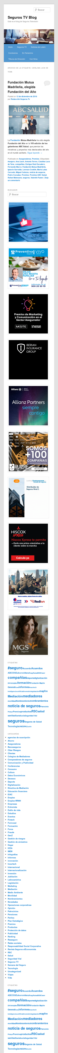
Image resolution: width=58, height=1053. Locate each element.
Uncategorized (14, 971)
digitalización (40, 678)
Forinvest (12, 822)
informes (24, 687)
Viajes (10, 974)
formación (23, 683)
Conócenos (13, 53)
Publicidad (13, 933)
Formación (13, 826)
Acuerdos (37, 668)
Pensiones (12, 914)
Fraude (11, 832)
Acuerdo (27, 668)
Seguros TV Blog (22, 17)
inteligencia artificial (15, 691)
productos (26, 711)
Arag (31, 673)
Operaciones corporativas (19, 905)
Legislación (13, 882)
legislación (35, 691)
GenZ (10, 835)
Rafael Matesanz (15, 177)
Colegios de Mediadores (19, 756)
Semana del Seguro (17, 965)
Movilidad (12, 895)
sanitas (11, 715)
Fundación (15, 140)
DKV (9, 683)
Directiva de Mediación (18, 788)
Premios (35, 158)
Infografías (13, 854)
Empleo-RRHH (14, 800)
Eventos (11, 816)
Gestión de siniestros (17, 841)
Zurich (29, 726)
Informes (12, 857)
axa (39, 672)
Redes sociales (15, 943)
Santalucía (20, 715)
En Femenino (27, 53)
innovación (13, 860)
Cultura (11, 772)
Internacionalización (17, 870)
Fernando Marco (15, 166)
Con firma (33, 59)
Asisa (35, 673)
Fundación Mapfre (37, 683)
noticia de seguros (37, 172)
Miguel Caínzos (22, 172)
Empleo (11, 797)
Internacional (14, 867)
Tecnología (13, 726)
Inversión (12, 873)
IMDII (10, 851)
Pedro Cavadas (14, 175)
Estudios (12, 813)
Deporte (11, 781)
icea (17, 687)
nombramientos (39, 700)
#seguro (11, 161)
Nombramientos (15, 898)
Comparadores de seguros (20, 759)
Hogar (10, 845)
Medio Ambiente (15, 892)
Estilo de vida (14, 810)
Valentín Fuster (37, 177)
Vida (10, 977)
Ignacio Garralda (15, 169)
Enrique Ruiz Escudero (35, 164)
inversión (27, 691)
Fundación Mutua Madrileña (34, 166)
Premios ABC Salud (38, 175)
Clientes (11, 753)
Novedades (13, 901)
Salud (10, 955)
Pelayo (10, 712)
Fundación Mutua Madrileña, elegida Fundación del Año (22, 87)
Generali (11, 687)
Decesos (11, 778)
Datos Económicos (16, 775)
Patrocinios (13, 911)
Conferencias (14, 766)
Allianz (26, 672)
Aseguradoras (25, 158)
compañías (20, 164)
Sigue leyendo (34, 152)
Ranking (11, 936)
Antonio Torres (31, 161)
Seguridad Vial (31, 715)
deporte (30, 678)
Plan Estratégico (15, 920)
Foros (10, 829)
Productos (12, 927)
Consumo (12, 769)
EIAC (10, 794)
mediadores (32, 695)
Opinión (11, 908)
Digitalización (14, 784)
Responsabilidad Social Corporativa (24, 946)
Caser (43, 673)
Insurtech (33, 687)
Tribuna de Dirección (16, 59)
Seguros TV (22, 47)
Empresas (12, 803)
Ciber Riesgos (14, 750)
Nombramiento (23, 700)
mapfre (43, 691)
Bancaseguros (14, 747)
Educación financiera (17, 791)
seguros (26, 177)
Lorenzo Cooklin (29, 169)
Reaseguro (13, 939)
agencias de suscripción (19, 737)
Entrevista (12, 807)
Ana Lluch (20, 161)
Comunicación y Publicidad (20, 762)
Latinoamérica (14, 879)
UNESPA (22, 726)
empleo (14, 683)
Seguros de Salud (33, 721)
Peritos (11, 917)
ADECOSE (12, 672)
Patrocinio (44, 706)
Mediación (15, 696)
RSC (34, 711)
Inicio (10, 47)
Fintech (11, 819)
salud (40, 711)
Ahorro (11, 740)
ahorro (20, 672)
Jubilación (12, 876)
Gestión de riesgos (16, 838)
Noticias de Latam (38, 47)
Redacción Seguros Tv (20, 99)
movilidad (12, 701)
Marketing (12, 886)
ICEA (10, 848)
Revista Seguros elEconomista (22, 949)
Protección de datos (17, 930)
